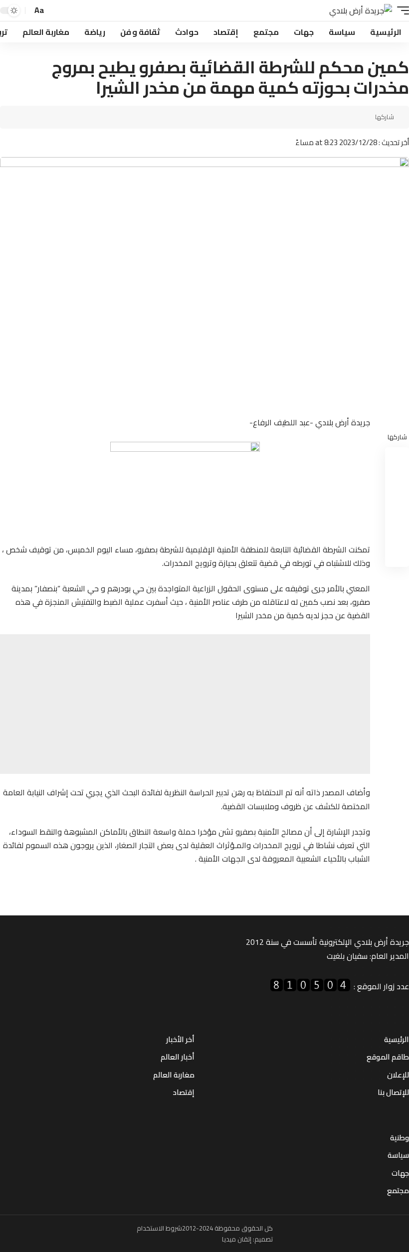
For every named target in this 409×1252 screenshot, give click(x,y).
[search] (55, 10)
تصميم (263, 1239)
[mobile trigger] (400, 10)
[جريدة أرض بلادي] (360, 10)
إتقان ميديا (236, 1239)
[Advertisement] (185, 704)
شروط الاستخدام (159, 1228)
